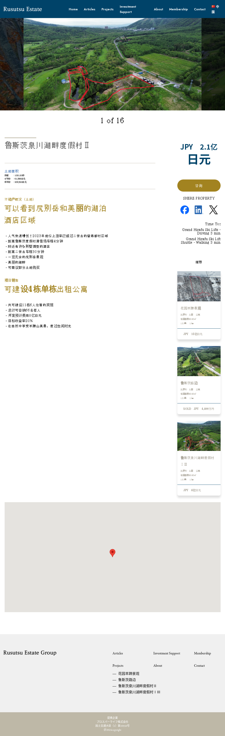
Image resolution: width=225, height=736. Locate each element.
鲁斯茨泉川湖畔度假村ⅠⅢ (129, 692)
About (158, 9)
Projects (108, 9)
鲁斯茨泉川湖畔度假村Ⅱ (129, 686)
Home (73, 9)
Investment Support (166, 653)
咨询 (198, 185)
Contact (199, 9)
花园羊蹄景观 (128, 674)
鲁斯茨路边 (127, 680)
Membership (178, 9)
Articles (89, 9)
